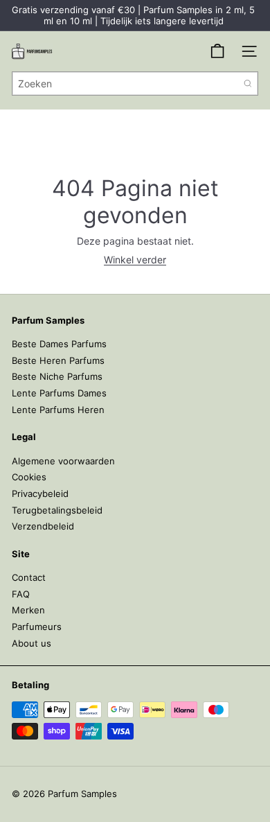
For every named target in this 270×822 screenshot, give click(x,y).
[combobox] (135, 83)
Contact (29, 577)
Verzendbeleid (43, 526)
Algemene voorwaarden (63, 460)
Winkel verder (135, 259)
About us (31, 643)
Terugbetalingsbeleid (57, 510)
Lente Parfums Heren (58, 409)
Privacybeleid (40, 493)
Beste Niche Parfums (57, 376)
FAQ (21, 594)
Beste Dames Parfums (59, 343)
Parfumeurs (37, 626)
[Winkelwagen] (217, 51)
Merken (28, 609)
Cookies (29, 476)
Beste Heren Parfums (58, 360)
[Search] (247, 83)
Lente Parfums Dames (59, 393)
